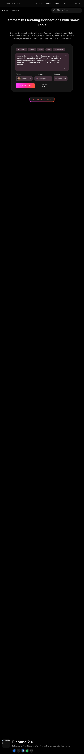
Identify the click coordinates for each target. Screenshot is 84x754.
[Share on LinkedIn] (23, 751)
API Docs (39, 3)
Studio (57, 3)
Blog (65, 3)
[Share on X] (18, 751)
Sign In (77, 3)
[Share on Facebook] (14, 751)
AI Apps (5, 10)
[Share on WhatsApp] (27, 751)
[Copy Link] (31, 751)
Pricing (48, 3)
